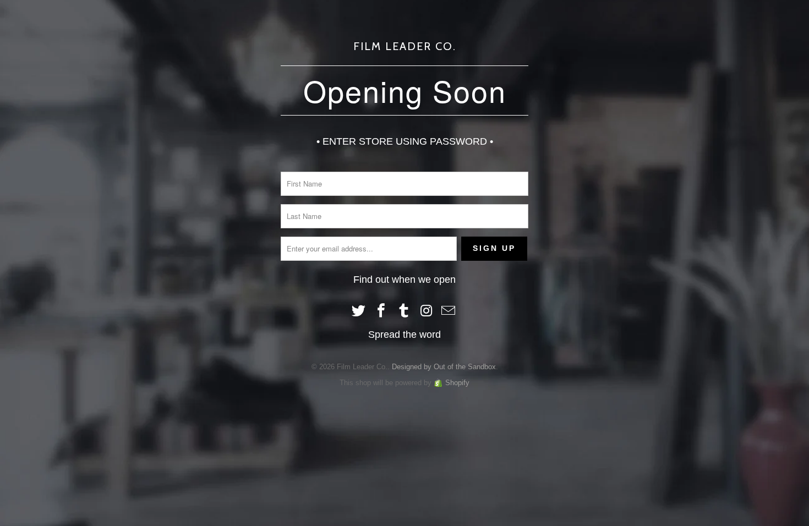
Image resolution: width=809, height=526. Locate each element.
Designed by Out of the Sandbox (444, 367)
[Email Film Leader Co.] (449, 311)
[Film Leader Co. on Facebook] (381, 311)
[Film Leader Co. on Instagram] (426, 311)
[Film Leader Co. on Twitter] (359, 311)
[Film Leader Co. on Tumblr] (404, 311)
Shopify (457, 383)
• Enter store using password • (404, 141)
